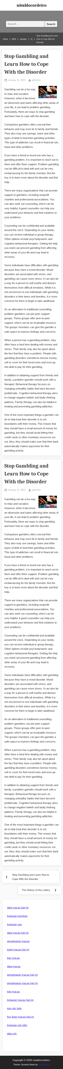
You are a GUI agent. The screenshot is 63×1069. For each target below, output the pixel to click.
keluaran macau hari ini (20, 999)
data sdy (12, 1033)
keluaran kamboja (17, 915)
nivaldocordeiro (32, 5)
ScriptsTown (44, 1064)
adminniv (36, 80)
